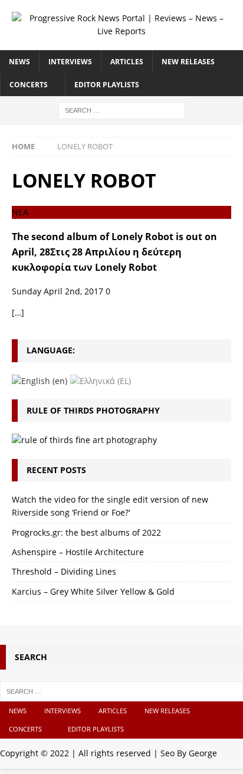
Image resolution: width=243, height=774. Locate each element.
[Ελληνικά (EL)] (100, 380)
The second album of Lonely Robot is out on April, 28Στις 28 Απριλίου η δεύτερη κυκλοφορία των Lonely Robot (114, 252)
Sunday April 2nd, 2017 (57, 291)
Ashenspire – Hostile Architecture (78, 551)
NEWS (19, 62)
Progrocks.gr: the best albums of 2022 (86, 532)
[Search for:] (121, 109)
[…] (18, 312)
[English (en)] (39, 380)
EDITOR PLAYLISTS (106, 85)
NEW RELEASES (188, 62)
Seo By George (188, 753)
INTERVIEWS (70, 62)
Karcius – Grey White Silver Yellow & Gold (93, 591)
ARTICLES (126, 62)
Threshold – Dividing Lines (64, 571)
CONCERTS (28, 85)
